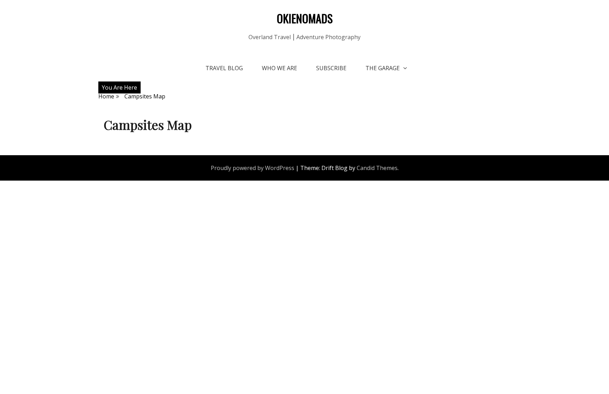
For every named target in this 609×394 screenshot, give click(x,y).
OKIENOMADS (305, 18)
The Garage (382, 68)
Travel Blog (224, 68)
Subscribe (331, 68)
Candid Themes (377, 168)
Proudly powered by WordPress (252, 168)
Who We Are (279, 68)
